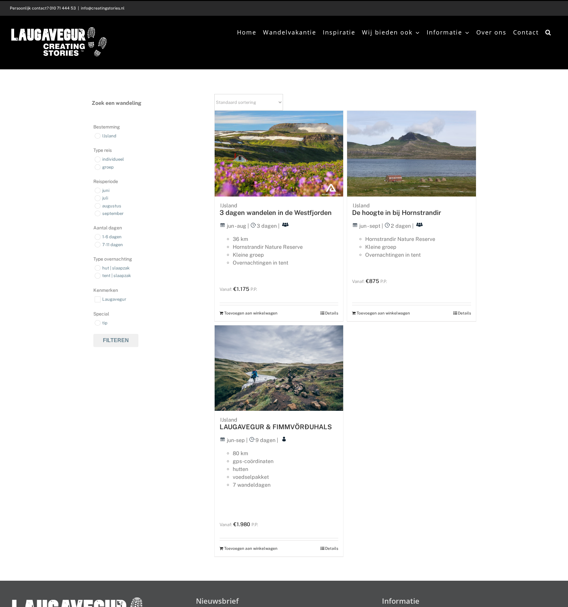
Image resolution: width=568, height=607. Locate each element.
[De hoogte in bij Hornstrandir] (411, 154)
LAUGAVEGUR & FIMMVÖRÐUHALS (276, 427)
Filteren (116, 340)
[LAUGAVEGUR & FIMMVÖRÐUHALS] (279, 368)
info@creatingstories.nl (103, 8)
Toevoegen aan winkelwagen (250, 313)
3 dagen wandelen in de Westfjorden (276, 213)
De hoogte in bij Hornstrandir (396, 213)
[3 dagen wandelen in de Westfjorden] (279, 154)
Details (331, 313)
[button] (548, 32)
